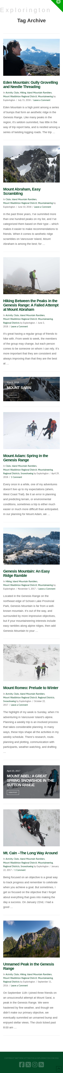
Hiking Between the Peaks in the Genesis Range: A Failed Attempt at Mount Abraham (31, 305)
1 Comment (16, 477)
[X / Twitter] (28, 1064)
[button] (57, 6)
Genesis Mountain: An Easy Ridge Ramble (26, 573)
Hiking (23, 93)
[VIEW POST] (31, 57)
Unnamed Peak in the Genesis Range (28, 966)
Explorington (25, 10)
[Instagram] (34, 1064)
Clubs (16, 93)
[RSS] (41, 1064)
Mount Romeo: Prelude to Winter (30, 688)
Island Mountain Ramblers (39, 93)
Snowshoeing (27, 474)
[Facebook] (21, 1064)
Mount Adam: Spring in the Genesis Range (25, 458)
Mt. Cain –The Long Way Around (30, 853)
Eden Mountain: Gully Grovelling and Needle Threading (30, 84)
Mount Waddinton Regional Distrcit (20, 97)
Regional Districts (11, 323)
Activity (9, 93)
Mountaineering (45, 97)
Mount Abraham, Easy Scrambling (22, 191)
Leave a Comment (41, 100)
